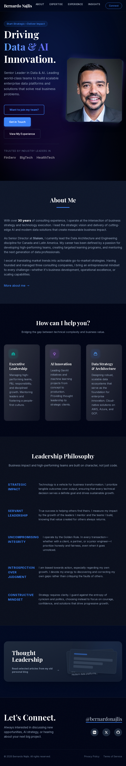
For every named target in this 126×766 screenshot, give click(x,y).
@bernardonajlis (104, 719)
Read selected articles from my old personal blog (32, 670)
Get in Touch (17, 122)
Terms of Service (112, 756)
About (40, 4)
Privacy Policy (91, 756)
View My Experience (22, 133)
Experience (75, 4)
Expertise (56, 4)
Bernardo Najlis (18, 5)
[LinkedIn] (94, 732)
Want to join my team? (24, 109)
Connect (114, 5)
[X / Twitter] (106, 732)
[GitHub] (118, 732)
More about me (14, 285)
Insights (94, 4)
